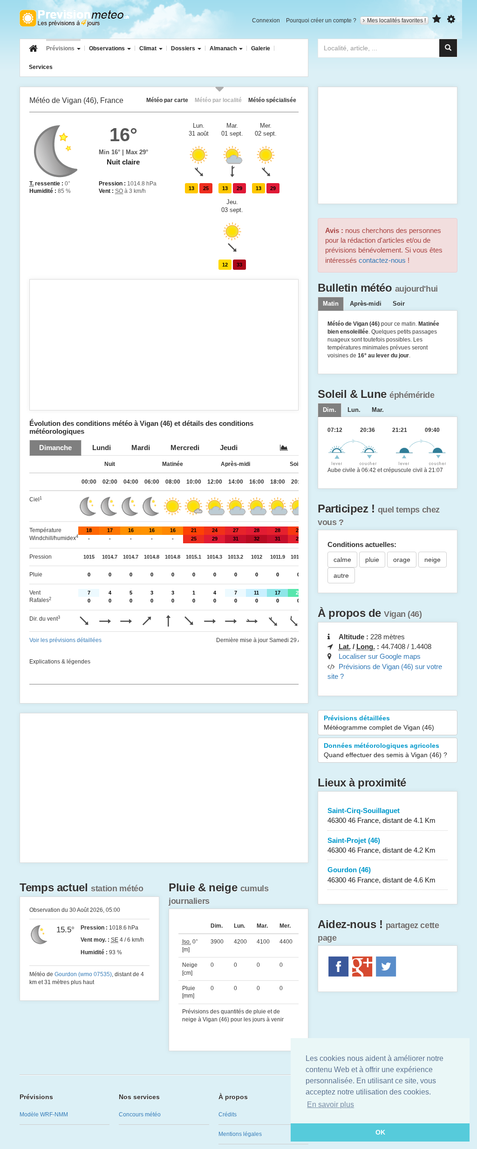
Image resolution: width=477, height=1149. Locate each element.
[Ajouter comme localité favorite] (436, 19)
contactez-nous (382, 260)
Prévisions (61, 48)
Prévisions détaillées (379, 722)
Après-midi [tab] (366, 304)
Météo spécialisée (272, 100)
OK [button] (380, 1132)
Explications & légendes (59, 661)
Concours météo (140, 1114)
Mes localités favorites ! (396, 20)
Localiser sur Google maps (380, 656)
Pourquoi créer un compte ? (321, 20)
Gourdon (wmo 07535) (83, 974)
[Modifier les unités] (451, 19)
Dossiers (184, 48)
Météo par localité (218, 100)
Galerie (260, 48)
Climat (148, 48)
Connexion (266, 20)
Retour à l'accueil (74, 18)
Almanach (224, 48)
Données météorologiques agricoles (385, 750)
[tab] (55, 447)
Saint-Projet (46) (381, 845)
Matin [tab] (331, 304)
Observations (107, 48)
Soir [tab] (399, 304)
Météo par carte (167, 100)
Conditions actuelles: (361, 544)
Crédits (227, 1114)
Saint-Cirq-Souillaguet (381, 815)
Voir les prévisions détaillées (65, 640)
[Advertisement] (164, 345)
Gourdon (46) (381, 874)
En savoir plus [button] (330, 1104)
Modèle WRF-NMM (44, 1114)
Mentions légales (240, 1134)
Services (41, 67)
